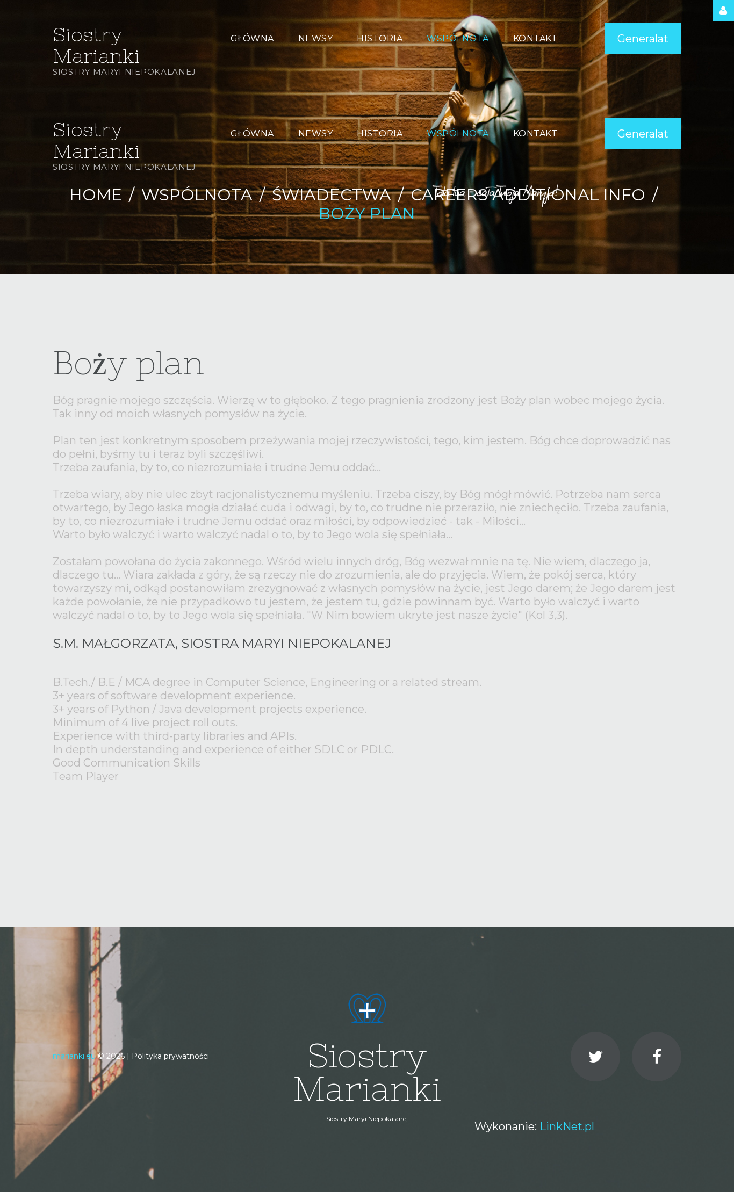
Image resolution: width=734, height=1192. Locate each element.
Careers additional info (528, 195)
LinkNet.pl (566, 1126)
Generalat (642, 38)
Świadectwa (331, 195)
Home (95, 195)
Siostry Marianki (96, 45)
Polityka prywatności (170, 1056)
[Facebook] (656, 1056)
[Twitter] (595, 1056)
